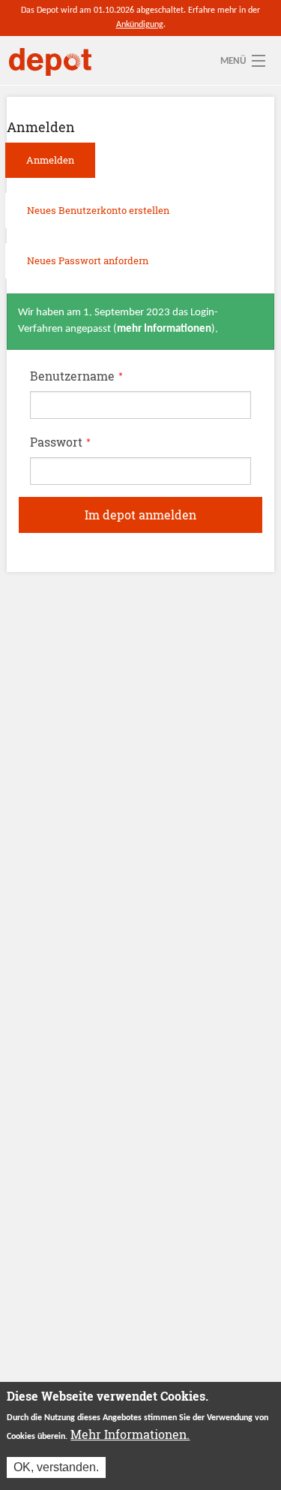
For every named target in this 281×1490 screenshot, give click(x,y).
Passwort (60, 442)
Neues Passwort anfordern (87, 260)
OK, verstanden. (56, 1467)
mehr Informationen (164, 329)
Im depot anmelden (140, 514)
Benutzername (77, 376)
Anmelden (60, 164)
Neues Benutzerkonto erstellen (98, 210)
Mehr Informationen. (130, 1434)
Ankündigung (139, 24)
